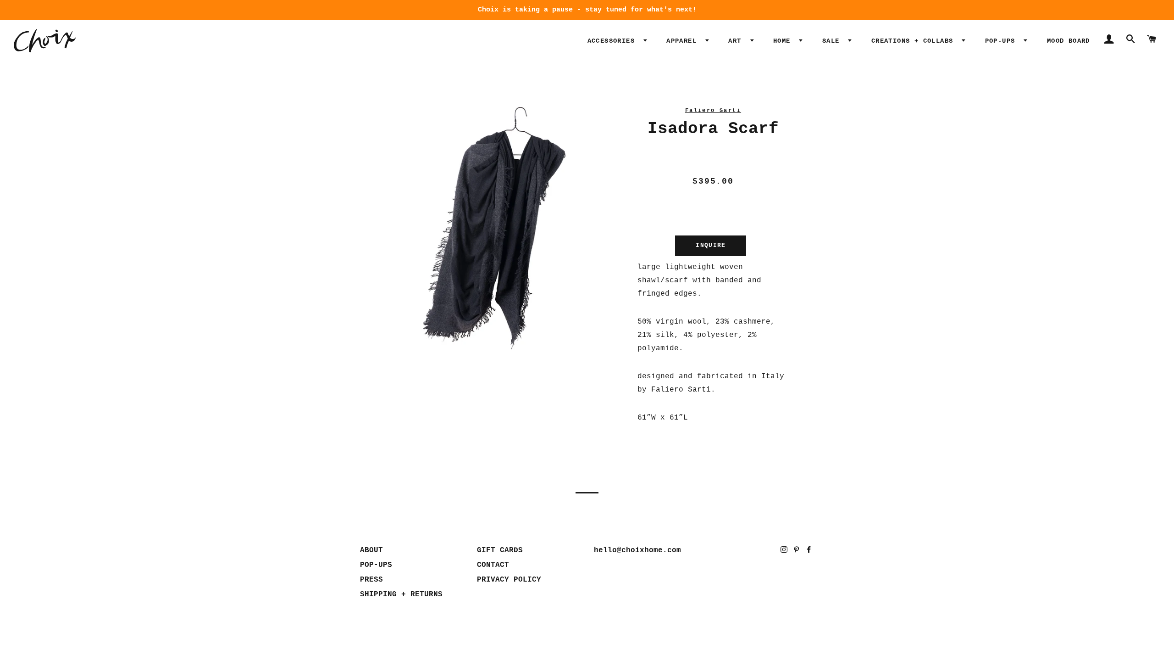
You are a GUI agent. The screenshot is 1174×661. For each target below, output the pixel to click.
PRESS (371, 580)
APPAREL (683, 41)
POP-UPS (1002, 41)
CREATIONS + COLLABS (914, 41)
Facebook (809, 551)
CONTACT (493, 565)
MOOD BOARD (1068, 41)
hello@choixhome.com (637, 550)
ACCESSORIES (613, 41)
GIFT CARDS (500, 550)
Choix (45, 40)
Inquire (710, 245)
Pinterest (797, 551)
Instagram (785, 551)
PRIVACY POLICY (509, 580)
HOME (784, 41)
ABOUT (371, 550)
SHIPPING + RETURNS (401, 594)
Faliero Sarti (713, 110)
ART (737, 41)
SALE (833, 41)
